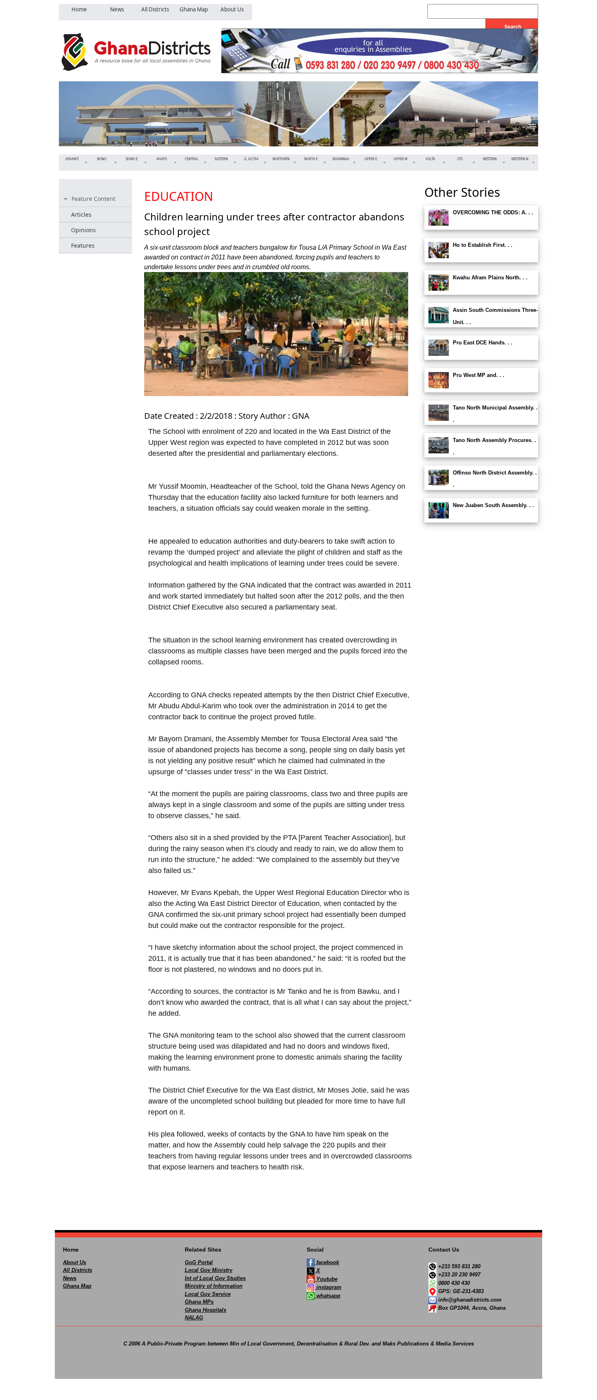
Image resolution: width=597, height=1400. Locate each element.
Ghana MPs (199, 1302)
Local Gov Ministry (208, 1270)
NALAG (194, 1318)
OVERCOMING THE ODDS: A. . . (493, 212)
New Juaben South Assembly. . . (493, 505)
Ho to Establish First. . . (483, 245)
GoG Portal (199, 1262)
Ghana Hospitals (205, 1310)
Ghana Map (77, 1286)
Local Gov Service (208, 1294)
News (69, 1278)
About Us (74, 1262)
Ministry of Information (213, 1286)
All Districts (77, 1270)
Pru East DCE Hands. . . (483, 343)
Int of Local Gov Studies (215, 1278)
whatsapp (327, 1296)
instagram (328, 1287)
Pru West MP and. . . (478, 375)
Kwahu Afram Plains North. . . (490, 277)
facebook (327, 1262)
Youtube (326, 1279)
